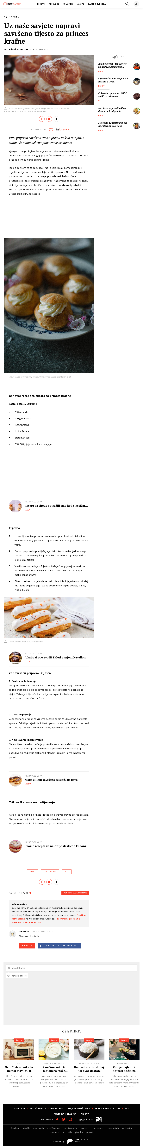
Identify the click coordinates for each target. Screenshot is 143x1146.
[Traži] (127, 4)
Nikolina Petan (18, 49)
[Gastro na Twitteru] (63, 1119)
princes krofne (49, 871)
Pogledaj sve (75, 893)
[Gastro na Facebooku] (57, 1119)
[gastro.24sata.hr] (12, 3)
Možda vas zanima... (34, 502)
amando (24, 931)
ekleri (66, 871)
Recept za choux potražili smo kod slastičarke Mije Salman (56, 505)
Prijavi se (27, 945)
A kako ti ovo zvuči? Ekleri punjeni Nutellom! (56, 657)
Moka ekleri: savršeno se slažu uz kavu (51, 780)
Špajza (15, 17)
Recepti (28, 510)
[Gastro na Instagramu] (70, 1119)
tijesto (32, 871)
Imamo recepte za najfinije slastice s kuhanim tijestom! (57, 846)
